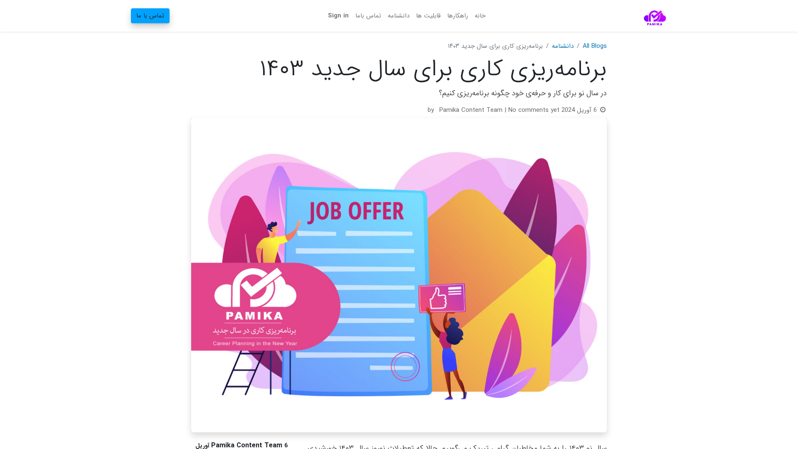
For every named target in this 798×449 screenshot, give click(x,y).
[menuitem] (480, 16)
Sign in (338, 16)
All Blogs (595, 46)
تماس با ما (150, 16)
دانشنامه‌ (563, 46)
